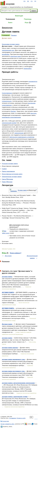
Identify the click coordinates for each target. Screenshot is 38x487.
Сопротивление (7, 93)
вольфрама (5, 54)
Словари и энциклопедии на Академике (16, 7)
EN (24, 1)
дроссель (33, 113)
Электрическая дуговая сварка (12, 176)
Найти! (34, 10)
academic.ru (7, 3)
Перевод (14, 35)
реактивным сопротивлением (11, 117)
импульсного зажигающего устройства (22, 137)
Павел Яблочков (7, 182)
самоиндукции (19, 133)
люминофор (27, 68)
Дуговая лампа (22, 190)
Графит (4, 169)
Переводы (28, 19)
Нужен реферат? (15, 253)
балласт (13, 111)
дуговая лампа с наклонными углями (14, 396)
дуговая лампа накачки (10, 347)
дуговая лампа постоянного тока (13, 371)
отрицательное (7, 101)
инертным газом (15, 56)
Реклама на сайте (21, 418)
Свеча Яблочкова (7, 179)
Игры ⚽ (28, 22)
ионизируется (32, 81)
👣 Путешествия (4, 421)
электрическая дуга (8, 50)
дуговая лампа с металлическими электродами (18, 383)
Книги (10, 22)
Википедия (19, 16)
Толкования (10, 19)
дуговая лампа (7, 276)
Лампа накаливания (8, 171)
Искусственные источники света (12, 174)
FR (35, 1)
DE (28, 1)
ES (32, 1)
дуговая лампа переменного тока (13, 359)
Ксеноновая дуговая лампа (10, 44)
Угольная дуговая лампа (10, 163)
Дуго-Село (8, 256)
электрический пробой (9, 123)
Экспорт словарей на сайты (7, 423)
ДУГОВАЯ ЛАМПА (8, 292)
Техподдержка (12, 418)
